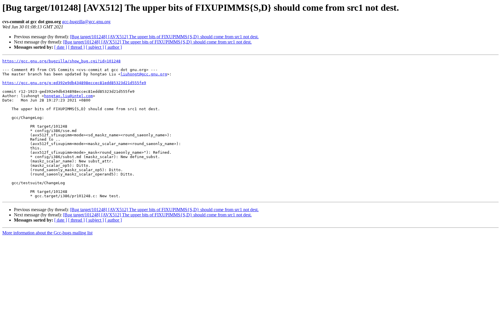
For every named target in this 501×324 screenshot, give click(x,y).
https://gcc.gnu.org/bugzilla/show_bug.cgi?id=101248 (61, 61)
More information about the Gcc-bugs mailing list (47, 232)
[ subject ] (95, 47)
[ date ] (60, 47)
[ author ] (113, 47)
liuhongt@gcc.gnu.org (144, 74)
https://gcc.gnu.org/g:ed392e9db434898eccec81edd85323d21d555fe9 (74, 83)
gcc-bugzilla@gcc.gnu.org (86, 21)
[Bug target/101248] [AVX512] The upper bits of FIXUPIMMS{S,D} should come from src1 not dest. (164, 36)
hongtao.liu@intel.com (68, 96)
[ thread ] (76, 47)
